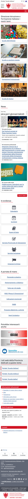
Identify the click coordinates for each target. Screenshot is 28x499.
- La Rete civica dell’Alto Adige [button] (12, 482)
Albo (4, 392)
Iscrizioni (14, 222)
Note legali (23, 488)
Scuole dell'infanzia (8, 41)
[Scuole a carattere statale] (14, 51)
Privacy (5, 490)
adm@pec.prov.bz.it (9, 468)
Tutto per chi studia (14, 288)
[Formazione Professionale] (14, 70)
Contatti (23, 474)
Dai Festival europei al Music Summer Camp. (9, 132)
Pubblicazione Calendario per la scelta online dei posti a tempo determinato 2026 (13, 186)
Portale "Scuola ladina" (10, 379)
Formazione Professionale (11, 79)
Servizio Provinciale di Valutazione (14, 243)
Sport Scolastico (14, 315)
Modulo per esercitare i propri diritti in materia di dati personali (13, 400)
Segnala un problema (8, 476)
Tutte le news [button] (22, 195)
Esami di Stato (14, 232)
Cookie (11, 490)
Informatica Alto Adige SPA (16, 471)
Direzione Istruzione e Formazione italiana (12, 431)
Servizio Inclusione (14, 253)
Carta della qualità (8, 403)
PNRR (14, 304)
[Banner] (14, 333)
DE (24, 1)
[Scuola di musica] (14, 90)
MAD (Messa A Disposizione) (14, 293)
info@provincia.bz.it (10, 466)
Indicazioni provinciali (14, 299)
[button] (14, 479)
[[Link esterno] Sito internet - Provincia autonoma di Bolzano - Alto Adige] (16, 6)
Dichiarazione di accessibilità (10, 488)
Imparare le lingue (14, 264)
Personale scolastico (14, 277)
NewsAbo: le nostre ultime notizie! (12, 390)
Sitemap (4, 450)
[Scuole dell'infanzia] (14, 32)
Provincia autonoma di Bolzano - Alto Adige (12, 462)
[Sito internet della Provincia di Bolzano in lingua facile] (26, 1)
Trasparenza (6, 395)
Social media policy (20, 490)
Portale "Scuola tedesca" (10, 374)
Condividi (5, 455)
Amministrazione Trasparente (10, 474)
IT (21, 1)
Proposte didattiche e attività (14, 310)
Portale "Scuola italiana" (10, 368)
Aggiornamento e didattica (14, 282)
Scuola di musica (7, 99)
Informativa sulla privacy (10, 397)
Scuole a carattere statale (11, 60)
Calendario (14, 211)
